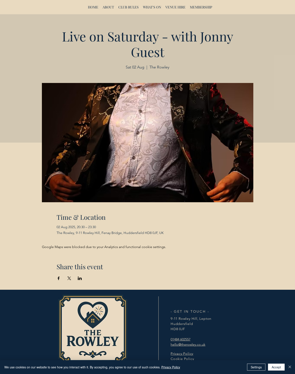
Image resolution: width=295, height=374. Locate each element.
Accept (276, 367)
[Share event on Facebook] (59, 278)
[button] (175, 7)
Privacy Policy (170, 367)
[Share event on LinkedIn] (80, 278)
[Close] (289, 367)
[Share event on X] (69, 278)
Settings (256, 367)
